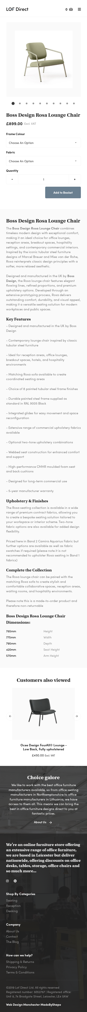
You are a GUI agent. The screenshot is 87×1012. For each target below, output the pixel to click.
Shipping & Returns (20, 961)
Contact (12, 936)
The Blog (12, 941)
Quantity (12, 170)
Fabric (10, 152)
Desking (12, 911)
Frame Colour (15, 134)
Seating (11, 900)
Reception (13, 905)
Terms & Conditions (20, 972)
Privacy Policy (16, 967)
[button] (13, 103)
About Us (12, 931)
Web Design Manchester (23, 1004)
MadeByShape (51, 1004)
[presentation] (10, 716)
